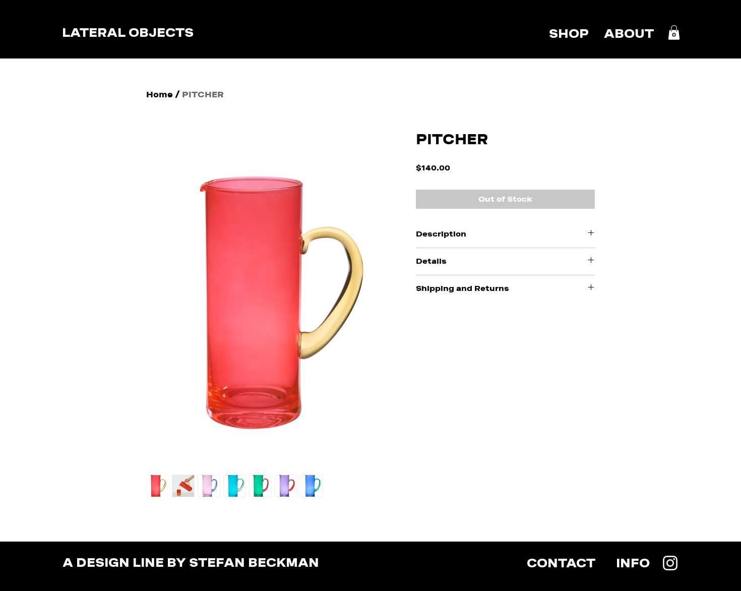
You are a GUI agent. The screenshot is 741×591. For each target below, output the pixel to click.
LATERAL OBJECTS (128, 32)
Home (159, 94)
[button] (674, 32)
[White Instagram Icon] (670, 563)
